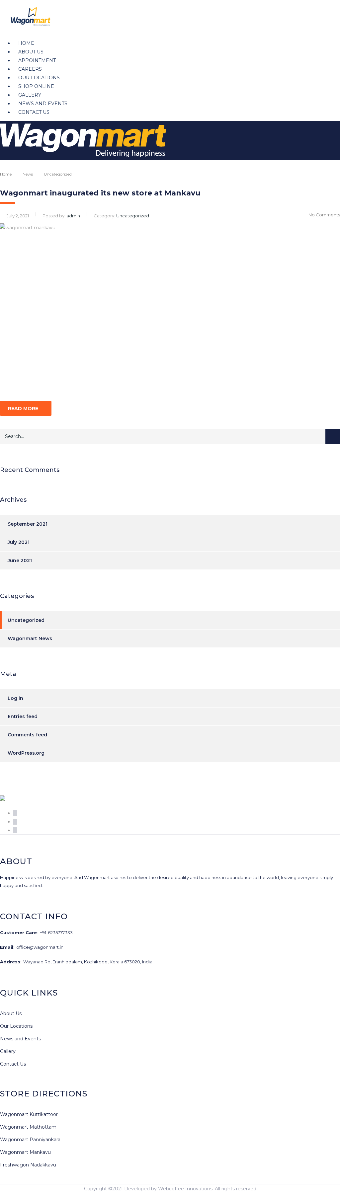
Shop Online (36, 86)
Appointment (37, 60)
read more (23, 408)
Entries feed (23, 716)
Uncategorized (26, 620)
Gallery (29, 95)
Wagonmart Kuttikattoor (29, 1114)
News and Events (42, 104)
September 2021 (27, 524)
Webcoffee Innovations (185, 1189)
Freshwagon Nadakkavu (28, 1164)
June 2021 (20, 560)
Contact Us (33, 112)
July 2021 (19, 542)
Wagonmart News (30, 638)
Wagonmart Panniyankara (30, 1139)
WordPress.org (26, 753)
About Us (30, 52)
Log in (15, 698)
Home (26, 43)
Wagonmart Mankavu (25, 1152)
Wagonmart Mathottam (28, 1127)
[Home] (83, 156)
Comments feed (27, 735)
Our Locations (39, 78)
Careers (30, 69)
